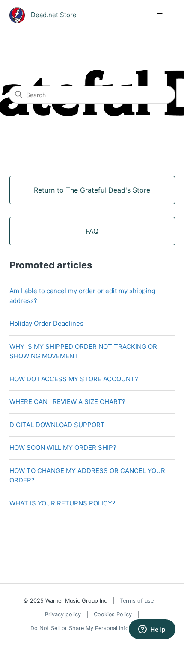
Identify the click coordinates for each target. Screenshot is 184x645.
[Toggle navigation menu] (160, 15)
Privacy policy (63, 614)
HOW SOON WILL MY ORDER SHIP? (62, 447)
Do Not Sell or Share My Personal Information (89, 628)
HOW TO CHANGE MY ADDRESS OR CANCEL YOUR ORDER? (87, 475)
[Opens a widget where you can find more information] (151, 630)
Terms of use (137, 600)
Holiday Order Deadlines (46, 323)
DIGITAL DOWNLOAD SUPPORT (57, 425)
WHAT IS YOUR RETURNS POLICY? (62, 503)
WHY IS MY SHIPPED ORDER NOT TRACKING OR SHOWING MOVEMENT (83, 351)
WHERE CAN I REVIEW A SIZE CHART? (67, 402)
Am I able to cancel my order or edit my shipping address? (82, 296)
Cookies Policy (113, 614)
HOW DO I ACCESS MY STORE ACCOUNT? (73, 379)
